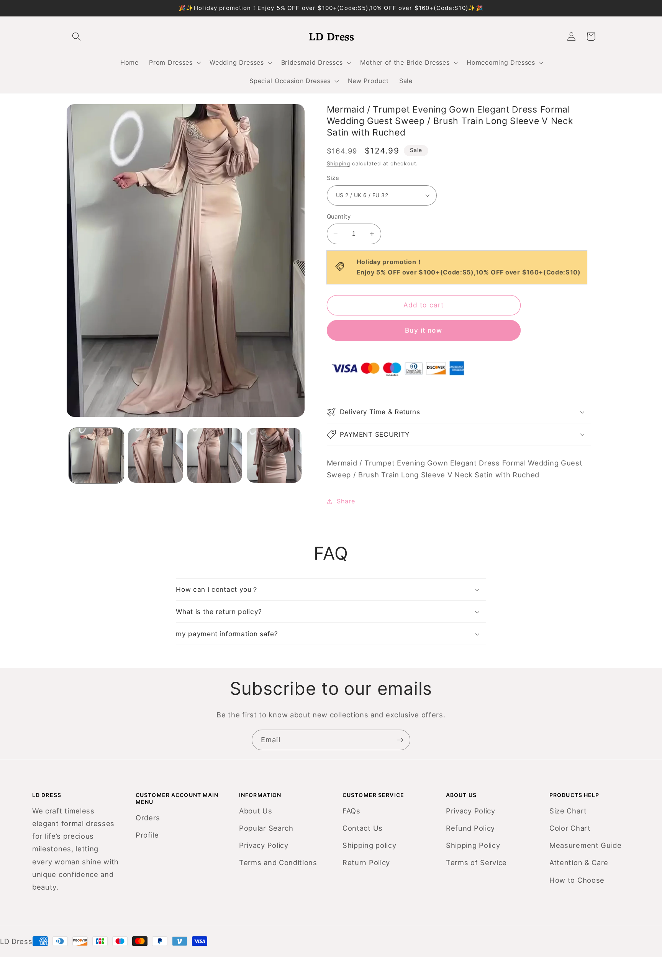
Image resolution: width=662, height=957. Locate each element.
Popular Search (266, 828)
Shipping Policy (473, 845)
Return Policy (366, 862)
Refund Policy (470, 828)
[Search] (76, 36)
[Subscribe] (400, 740)
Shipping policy (369, 845)
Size (333, 178)
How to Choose (577, 880)
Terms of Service (476, 862)
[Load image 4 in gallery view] (274, 455)
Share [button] (346, 501)
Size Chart (568, 811)
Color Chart (570, 828)
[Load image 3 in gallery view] (214, 455)
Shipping (338, 163)
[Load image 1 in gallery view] (96, 455)
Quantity (339, 216)
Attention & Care (578, 862)
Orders (148, 817)
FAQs (351, 811)
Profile (147, 835)
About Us (255, 811)
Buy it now (423, 330)
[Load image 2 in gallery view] (155, 455)
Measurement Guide (585, 845)
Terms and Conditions (278, 862)
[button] (174, 62)
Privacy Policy (263, 845)
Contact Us (362, 828)
